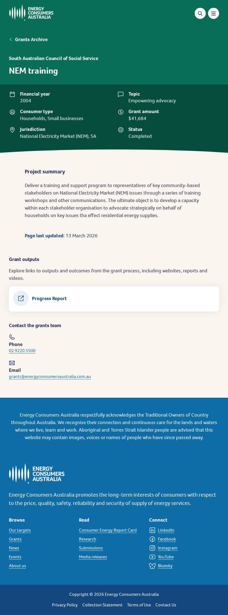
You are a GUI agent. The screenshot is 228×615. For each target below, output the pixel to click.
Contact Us (165, 605)
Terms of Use (139, 605)
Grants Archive (31, 39)
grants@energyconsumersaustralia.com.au (50, 376)
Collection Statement (102, 605)
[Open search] (200, 13)
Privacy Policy (65, 605)
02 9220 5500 (22, 350)
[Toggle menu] (213, 13)
